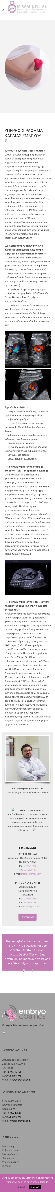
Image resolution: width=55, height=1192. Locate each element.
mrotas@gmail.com (31, 873)
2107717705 (30, 866)
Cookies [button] (20, 1187)
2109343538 (30, 898)
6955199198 (30, 870)
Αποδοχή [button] (35, 1187)
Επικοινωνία (27, 917)
